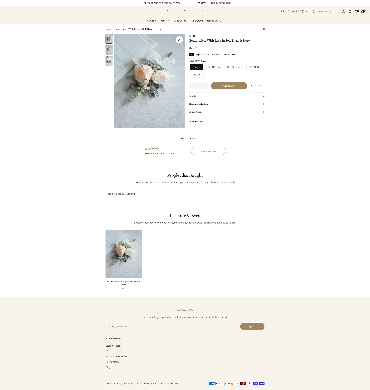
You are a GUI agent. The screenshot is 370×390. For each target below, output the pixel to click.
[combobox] (324, 11)
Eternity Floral (113, 345)
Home (109, 29)
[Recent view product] (350, 11)
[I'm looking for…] (314, 11)
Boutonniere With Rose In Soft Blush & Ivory (123, 282)
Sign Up (252, 326)
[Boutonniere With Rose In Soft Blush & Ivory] (124, 254)
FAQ (108, 351)
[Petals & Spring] (185, 11)
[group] (149, 81)
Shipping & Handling (117, 356)
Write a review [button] (209, 151)
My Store (194, 36)
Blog (108, 367)
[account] (343, 11)
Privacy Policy (113, 361)
